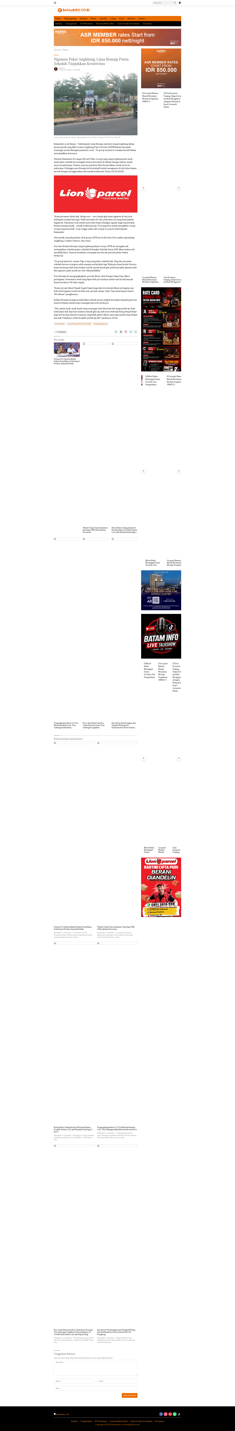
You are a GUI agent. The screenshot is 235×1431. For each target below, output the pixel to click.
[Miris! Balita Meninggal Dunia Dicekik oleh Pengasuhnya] (150, 466)
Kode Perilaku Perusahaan (128, 23)
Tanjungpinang (70, 18)
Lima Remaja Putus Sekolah (79, 324)
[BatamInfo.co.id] (72, 10)
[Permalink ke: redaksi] (56, 69)
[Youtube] (170, 1414)
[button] (175, 3)
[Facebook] (161, 1414)
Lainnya (141, 18)
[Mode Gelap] (180, 3)
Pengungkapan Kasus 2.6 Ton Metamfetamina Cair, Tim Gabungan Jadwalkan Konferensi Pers (66, 725)
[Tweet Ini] (121, 332)
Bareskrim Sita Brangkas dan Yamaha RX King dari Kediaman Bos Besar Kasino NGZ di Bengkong (124, 725)
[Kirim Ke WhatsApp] (135, 332)
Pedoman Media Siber (105, 23)
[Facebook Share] (116, 332)
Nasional (131, 18)
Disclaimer (147, 23)
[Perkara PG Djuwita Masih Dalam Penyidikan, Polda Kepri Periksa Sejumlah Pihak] (67, 349)
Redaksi (58, 23)
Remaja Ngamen (100, 324)
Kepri (121, 18)
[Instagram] (166, 1414)
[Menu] (55, 3)
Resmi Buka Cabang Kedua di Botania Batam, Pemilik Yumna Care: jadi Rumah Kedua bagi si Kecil (124, 530)
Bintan (93, 18)
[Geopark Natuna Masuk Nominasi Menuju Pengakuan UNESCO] (150, 183)
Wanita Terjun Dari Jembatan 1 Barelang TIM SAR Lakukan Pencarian (95, 530)
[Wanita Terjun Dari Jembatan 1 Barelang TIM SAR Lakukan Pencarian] (96, 434)
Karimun (83, 18)
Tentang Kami (71, 23)
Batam (58, 18)
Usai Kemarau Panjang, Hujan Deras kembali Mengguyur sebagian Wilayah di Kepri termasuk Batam (171, 279)
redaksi (62, 68)
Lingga (113, 18)
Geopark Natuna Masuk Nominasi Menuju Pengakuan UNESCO (149, 279)
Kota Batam (60, 324)
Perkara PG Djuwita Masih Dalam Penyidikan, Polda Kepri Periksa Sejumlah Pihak (67, 361)
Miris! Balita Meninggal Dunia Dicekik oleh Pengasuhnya (148, 562)
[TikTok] (179, 1414)
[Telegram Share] (131, 332)
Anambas (103, 18)
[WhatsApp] (175, 1414)
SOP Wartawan (86, 23)
